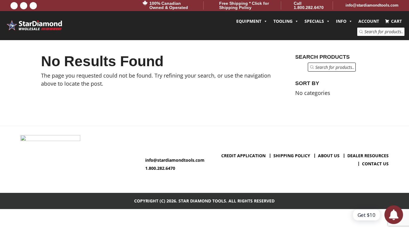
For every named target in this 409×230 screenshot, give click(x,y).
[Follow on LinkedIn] (23, 5)
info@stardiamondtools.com (175, 160)
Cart (396, 21)
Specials (314, 21)
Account (368, 21)
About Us (329, 155)
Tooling (283, 21)
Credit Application (243, 155)
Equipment (248, 21)
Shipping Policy (291, 155)
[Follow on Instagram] (33, 5)
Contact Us (375, 164)
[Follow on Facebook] (14, 5)
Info (341, 21)
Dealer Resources (368, 155)
